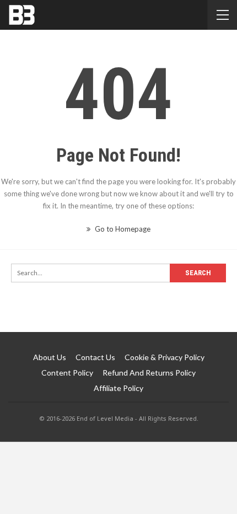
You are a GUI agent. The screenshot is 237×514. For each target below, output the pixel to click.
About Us (49, 357)
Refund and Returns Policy (149, 372)
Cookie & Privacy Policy (164, 357)
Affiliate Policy (118, 388)
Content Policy (67, 372)
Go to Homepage (121, 228)
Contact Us (95, 357)
